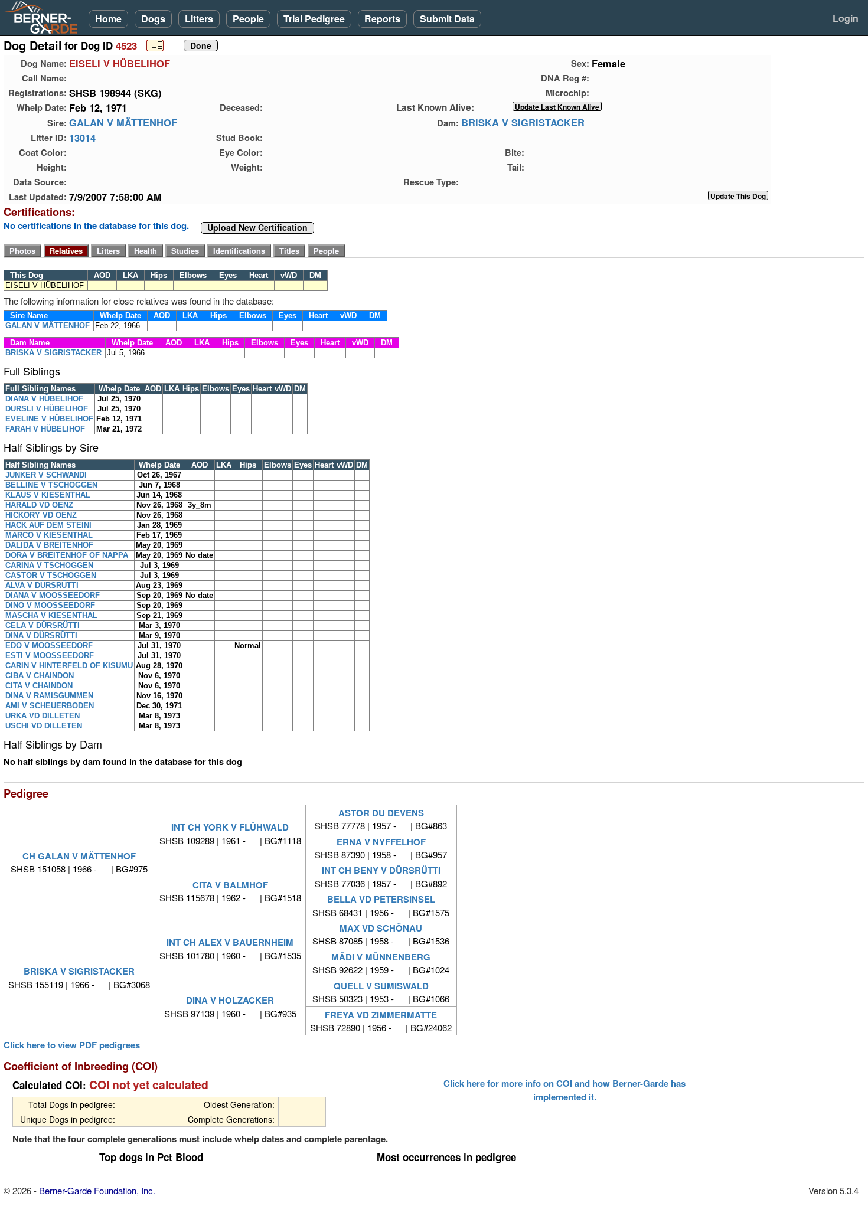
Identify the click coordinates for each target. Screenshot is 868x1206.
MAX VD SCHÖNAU (381, 927)
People (248, 18)
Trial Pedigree (314, 18)
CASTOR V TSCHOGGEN (50, 575)
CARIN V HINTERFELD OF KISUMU (69, 665)
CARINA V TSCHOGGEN (49, 565)
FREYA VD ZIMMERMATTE (381, 1014)
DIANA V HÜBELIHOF (44, 398)
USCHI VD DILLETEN (43, 725)
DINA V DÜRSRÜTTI (41, 635)
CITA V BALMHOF (230, 884)
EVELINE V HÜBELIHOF (49, 418)
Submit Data (447, 18)
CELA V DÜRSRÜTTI (42, 625)
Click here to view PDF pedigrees (72, 1045)
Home (108, 18)
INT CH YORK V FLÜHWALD (230, 827)
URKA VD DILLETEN (42, 715)
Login (846, 18)
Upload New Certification (257, 228)
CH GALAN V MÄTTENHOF (79, 855)
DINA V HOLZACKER (230, 999)
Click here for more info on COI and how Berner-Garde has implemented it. (564, 1090)
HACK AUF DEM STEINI (48, 525)
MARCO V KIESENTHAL (49, 535)
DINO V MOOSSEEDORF (50, 605)
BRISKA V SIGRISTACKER (523, 123)
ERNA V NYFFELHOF (381, 841)
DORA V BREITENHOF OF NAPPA (66, 555)
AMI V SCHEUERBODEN (49, 705)
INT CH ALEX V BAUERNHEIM (230, 942)
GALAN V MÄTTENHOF (123, 123)
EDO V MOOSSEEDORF (49, 645)
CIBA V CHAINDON (39, 675)
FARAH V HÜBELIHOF (45, 428)
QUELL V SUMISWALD (381, 985)
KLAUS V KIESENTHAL (47, 495)
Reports (382, 18)
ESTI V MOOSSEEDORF (49, 655)
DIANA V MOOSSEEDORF (52, 595)
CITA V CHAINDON (39, 685)
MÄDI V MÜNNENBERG (380, 956)
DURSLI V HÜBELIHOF (46, 408)
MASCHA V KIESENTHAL (51, 615)
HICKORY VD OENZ (41, 515)
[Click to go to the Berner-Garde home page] (44, 16)
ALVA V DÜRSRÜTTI (42, 585)
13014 (82, 137)
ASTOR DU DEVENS (381, 812)
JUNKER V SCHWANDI (46, 474)
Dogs (153, 18)
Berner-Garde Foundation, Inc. (97, 1190)
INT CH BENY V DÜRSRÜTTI (381, 870)
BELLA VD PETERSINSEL (381, 899)
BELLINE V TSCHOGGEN (51, 485)
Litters (199, 18)
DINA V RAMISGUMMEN (49, 695)
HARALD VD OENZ (39, 505)
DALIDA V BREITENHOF (49, 545)
